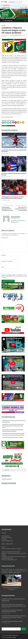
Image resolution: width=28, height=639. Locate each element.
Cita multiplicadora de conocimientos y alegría (12, 437)
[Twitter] (5, 122)
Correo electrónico (7, 261)
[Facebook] (22, 7)
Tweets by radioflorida (7, 479)
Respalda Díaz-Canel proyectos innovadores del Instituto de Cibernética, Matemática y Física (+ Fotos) (13, 426)
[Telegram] (10, 122)
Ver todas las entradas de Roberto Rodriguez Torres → (18, 221)
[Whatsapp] (8, 122)
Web (3, 267)
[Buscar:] (14, 628)
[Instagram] (24, 7)
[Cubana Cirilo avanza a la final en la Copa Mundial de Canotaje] (14, 148)
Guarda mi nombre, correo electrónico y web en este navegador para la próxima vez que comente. (14, 276)
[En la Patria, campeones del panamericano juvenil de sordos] (14, 171)
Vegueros (13, 125)
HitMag (14, 637)
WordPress (9, 637)
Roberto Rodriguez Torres (16, 35)
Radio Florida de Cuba (13, 635)
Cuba (9, 125)
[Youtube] (26, 7)
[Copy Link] (21, 122)
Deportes (3, 25)
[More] (23, 122)
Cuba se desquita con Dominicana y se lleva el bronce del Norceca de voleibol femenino (13, 197)
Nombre (4, 255)
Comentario (5, 237)
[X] (21, 7)
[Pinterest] (15, 122)
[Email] (18, 122)
